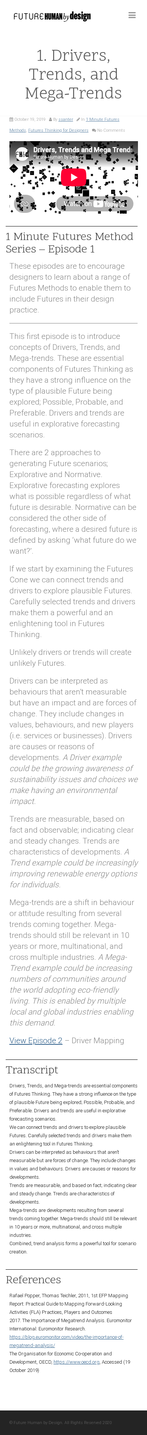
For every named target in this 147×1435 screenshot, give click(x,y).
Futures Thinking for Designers (58, 130)
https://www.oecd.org (77, 1362)
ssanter (65, 119)
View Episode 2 (36, 1040)
